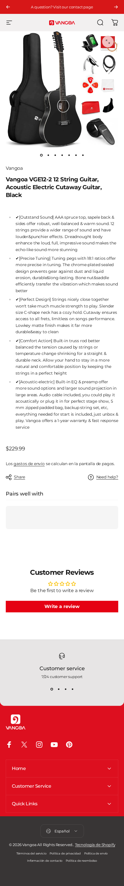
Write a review (62, 606)
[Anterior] (8, 7)
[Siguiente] (116, 7)
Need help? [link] (107, 477)
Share (19, 477)
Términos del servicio (31, 853)
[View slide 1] (51, 689)
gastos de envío (29, 463)
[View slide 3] (65, 689)
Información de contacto (44, 861)
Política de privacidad (65, 853)
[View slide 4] (72, 689)
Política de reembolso (81, 861)
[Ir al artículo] (41, 155)
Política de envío (96, 853)
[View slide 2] (58, 689)
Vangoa (14, 168)
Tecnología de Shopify (95, 844)
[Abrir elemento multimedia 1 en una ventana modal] (108, 41)
